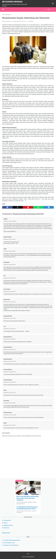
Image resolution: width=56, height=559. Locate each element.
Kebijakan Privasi (8, 525)
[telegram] (48, 207)
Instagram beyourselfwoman (11, 545)
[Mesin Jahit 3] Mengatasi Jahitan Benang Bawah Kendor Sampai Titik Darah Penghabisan (28, 498)
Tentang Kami (7, 520)
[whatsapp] (38, 207)
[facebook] (7, 207)
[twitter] (18, 207)
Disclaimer (6, 527)
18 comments (30, 21)
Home (28, 553)
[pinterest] (28, 207)
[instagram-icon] (53, 3)
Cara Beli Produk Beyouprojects (12, 540)
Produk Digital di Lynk (9, 542)
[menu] (4, 9)
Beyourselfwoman (12, 2)
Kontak (5, 523)
